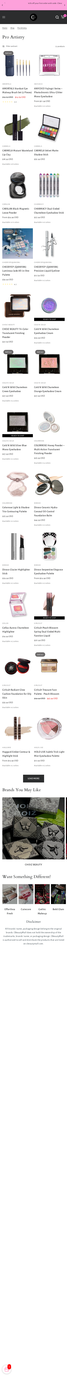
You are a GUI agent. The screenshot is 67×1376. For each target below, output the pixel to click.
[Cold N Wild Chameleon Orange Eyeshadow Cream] (49, 364)
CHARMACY (39, 204)
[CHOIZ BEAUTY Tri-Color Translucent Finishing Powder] (17, 306)
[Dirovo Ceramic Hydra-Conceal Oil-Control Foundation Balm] (49, 484)
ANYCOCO (38, 84)
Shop (12, 28)
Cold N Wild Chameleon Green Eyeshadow (14, 389)
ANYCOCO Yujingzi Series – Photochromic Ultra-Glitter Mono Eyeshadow (48, 92)
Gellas (5, 623)
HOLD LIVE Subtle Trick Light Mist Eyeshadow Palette (49, 754)
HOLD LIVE (38, 747)
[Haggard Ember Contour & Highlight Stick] (17, 728)
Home (4, 28)
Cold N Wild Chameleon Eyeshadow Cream (46, 331)
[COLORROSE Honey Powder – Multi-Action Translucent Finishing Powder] (49, 422)
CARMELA (6, 146)
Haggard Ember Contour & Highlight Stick (16, 754)
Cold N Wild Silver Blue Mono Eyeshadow (14, 447)
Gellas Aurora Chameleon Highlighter (15, 630)
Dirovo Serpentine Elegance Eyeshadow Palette (48, 571)
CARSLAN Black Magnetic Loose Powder (15, 211)
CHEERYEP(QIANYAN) (11, 262)
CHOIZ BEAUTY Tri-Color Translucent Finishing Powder (15, 333)
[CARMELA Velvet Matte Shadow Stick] (49, 127)
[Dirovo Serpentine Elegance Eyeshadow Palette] (49, 546)
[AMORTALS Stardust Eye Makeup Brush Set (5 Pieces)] (17, 65)
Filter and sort (11, 46)
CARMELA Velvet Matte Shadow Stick (46, 152)
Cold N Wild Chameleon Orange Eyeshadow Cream (47, 389)
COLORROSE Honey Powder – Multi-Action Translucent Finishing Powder (49, 449)
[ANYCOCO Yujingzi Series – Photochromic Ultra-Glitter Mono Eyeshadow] (49, 65)
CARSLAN (6, 204)
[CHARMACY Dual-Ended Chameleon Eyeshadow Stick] (49, 185)
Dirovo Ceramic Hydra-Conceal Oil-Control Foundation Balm (46, 511)
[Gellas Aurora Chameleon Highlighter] (17, 604)
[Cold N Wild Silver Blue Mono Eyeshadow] (17, 422)
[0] (62, 17)
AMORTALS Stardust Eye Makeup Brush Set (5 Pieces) (17, 90)
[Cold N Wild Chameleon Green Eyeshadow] (17, 364)
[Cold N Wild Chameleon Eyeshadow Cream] (49, 306)
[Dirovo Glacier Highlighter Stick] (17, 546)
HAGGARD (6, 747)
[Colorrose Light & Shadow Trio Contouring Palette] (17, 484)
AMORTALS (6, 84)
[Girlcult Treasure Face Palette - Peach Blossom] (49, 666)
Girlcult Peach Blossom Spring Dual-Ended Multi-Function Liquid (47, 632)
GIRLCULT (38, 623)
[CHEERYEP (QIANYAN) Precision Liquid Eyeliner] (49, 243)
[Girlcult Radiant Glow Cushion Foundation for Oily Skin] (17, 666)
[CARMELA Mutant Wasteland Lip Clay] (17, 127)
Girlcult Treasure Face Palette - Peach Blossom (46, 692)
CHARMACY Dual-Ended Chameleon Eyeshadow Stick (49, 211)
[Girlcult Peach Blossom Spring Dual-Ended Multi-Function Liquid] (49, 604)
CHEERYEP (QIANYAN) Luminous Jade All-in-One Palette (15, 271)
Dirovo (37, 503)
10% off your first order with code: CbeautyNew (33, 3)
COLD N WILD (40, 325)
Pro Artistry (22, 28)
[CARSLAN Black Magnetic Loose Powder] (17, 185)
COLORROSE (39, 441)
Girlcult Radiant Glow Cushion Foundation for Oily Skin (16, 694)
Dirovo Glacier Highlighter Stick (16, 571)
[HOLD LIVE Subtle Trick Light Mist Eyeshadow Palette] (49, 728)
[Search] (57, 17)
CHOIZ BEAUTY (8, 325)
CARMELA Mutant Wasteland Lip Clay (17, 152)
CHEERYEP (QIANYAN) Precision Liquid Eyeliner (47, 269)
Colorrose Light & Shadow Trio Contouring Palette (15, 509)
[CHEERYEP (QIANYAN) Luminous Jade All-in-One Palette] (17, 243)
